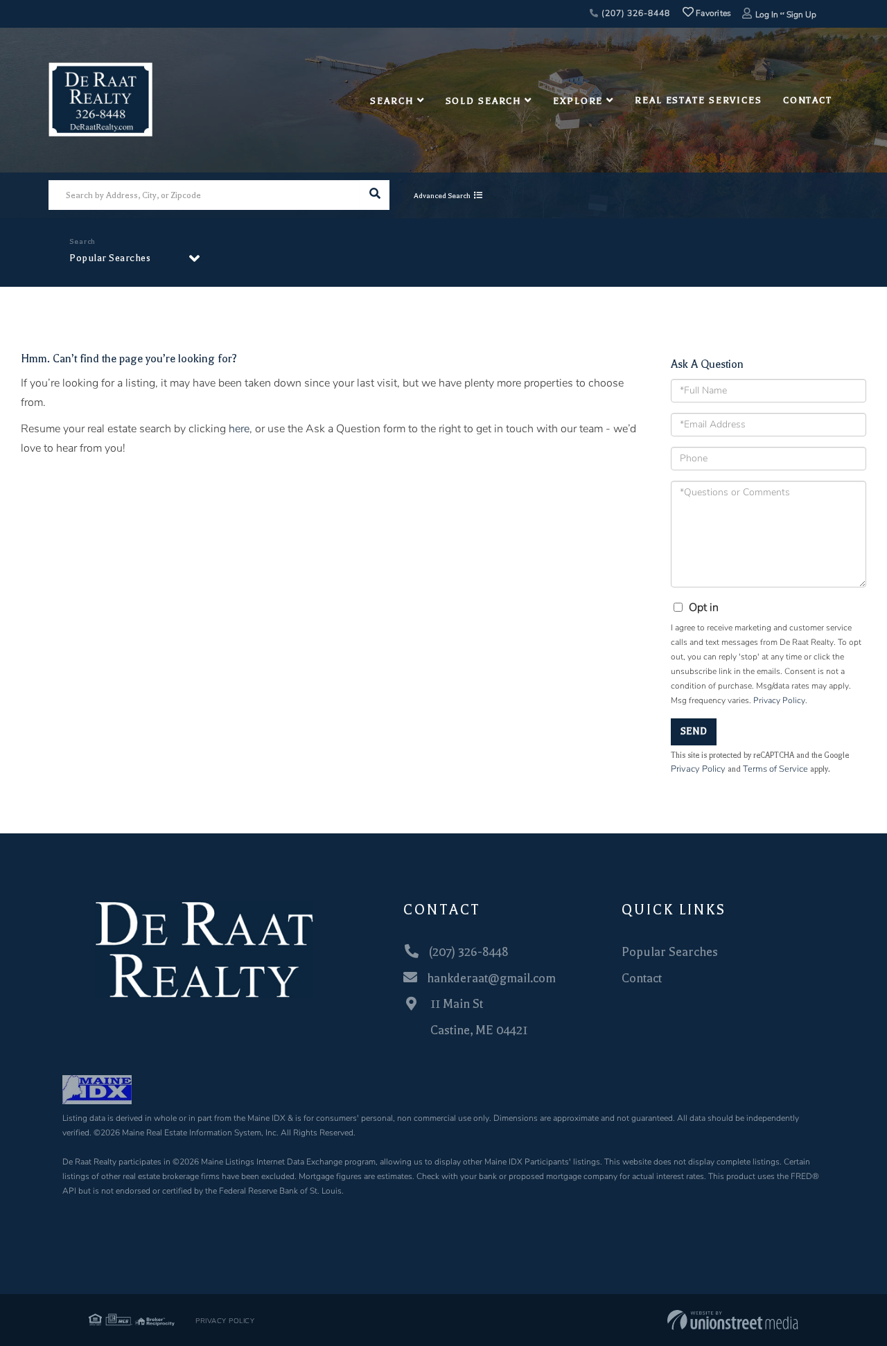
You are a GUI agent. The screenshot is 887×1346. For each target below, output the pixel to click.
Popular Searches (109, 258)
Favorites (713, 13)
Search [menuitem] (391, 101)
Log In (766, 14)
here (239, 428)
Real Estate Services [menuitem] (698, 100)
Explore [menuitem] (578, 101)
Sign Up (801, 14)
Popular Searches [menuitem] (670, 952)
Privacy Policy (779, 700)
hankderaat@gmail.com (491, 978)
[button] (374, 195)
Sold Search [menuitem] (484, 101)
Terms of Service (775, 769)
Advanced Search (442, 195)
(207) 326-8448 (634, 13)
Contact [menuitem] (807, 100)
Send (693, 731)
